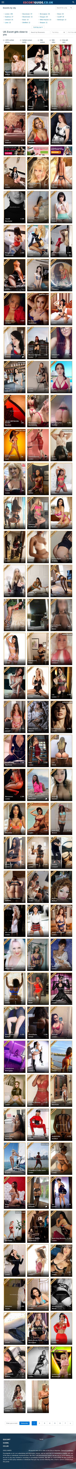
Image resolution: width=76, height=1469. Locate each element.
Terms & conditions (67, 1450)
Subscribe (24, 1423)
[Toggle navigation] (3, 2)
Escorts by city (9, 8)
